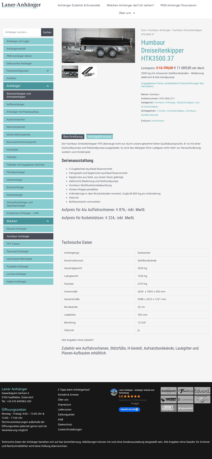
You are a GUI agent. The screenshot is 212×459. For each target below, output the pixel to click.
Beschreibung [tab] (73, 136)
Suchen (47, 32)
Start (143, 30)
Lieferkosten (157, 120)
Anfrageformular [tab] (99, 136)
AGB (60, 419)
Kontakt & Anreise (68, 394)
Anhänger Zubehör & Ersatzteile (79, 5)
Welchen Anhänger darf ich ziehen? (130, 5)
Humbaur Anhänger (160, 30)
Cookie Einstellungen (70, 429)
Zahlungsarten (66, 414)
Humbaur (191, 110)
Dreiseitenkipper (176, 110)
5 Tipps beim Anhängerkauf (74, 389)
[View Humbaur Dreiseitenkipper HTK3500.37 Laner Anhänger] (70, 71)
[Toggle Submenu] (47, 70)
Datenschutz (65, 424)
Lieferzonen (64, 409)
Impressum (64, 404)
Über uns (125, 13)
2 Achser (161, 110)
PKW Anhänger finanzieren (178, 5)
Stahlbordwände (149, 114)
